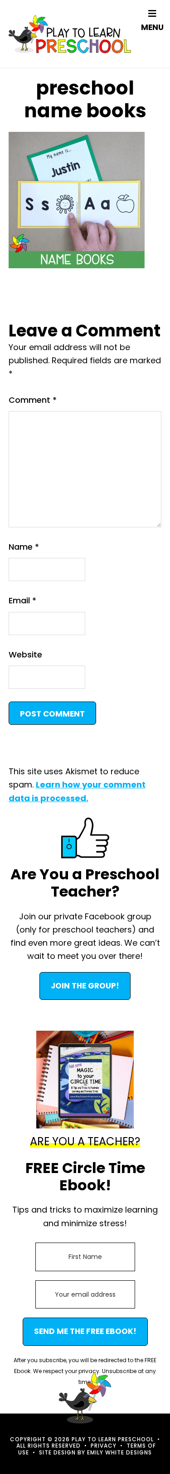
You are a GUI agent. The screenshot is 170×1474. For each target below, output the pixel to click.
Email (22, 600)
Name (24, 546)
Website (25, 654)
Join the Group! (85, 985)
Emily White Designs (119, 1452)
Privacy (104, 1445)
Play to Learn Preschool (70, 34)
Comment (33, 400)
